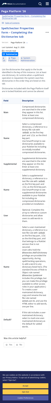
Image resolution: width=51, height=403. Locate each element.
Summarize (11, 54)
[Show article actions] (47, 32)
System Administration (28, 59)
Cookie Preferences (25, 398)
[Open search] (39, 4)
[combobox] (19, 42)
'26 (3, 60)
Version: (5, 42)
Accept (25, 386)
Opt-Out (25, 392)
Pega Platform (12, 59)
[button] (25, 23)
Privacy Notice (12, 377)
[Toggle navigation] (47, 4)
